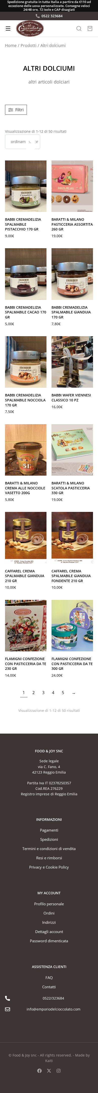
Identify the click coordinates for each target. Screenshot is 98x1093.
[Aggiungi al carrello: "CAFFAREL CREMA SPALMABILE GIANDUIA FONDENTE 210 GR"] (88, 559)
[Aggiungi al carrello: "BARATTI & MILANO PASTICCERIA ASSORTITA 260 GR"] (88, 207)
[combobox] (22, 141)
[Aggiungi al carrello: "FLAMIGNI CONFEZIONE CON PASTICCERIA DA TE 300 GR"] (88, 646)
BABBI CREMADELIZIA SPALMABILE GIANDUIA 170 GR (71, 312)
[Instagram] (58, 1071)
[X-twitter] (49, 1071)
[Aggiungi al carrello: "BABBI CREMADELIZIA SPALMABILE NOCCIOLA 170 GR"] (41, 383)
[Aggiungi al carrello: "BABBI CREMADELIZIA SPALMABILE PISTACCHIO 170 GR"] (41, 207)
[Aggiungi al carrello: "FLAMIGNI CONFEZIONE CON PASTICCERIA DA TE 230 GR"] (41, 646)
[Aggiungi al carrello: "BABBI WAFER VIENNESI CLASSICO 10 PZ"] (88, 383)
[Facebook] (39, 1071)
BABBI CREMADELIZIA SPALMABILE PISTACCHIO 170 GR (23, 224)
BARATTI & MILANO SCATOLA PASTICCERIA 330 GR (71, 488)
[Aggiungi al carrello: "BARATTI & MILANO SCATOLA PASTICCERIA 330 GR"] (88, 471)
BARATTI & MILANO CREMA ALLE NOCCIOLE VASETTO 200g (25, 488)
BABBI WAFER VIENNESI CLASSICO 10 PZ (71, 397)
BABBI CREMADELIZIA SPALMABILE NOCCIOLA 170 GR (25, 400)
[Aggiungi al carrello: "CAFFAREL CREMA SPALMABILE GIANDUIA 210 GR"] (41, 559)
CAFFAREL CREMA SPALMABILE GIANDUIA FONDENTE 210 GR (71, 576)
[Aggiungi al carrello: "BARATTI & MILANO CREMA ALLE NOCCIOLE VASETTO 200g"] (41, 471)
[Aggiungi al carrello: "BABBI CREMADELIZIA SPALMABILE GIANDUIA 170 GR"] (88, 295)
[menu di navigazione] (8, 28)
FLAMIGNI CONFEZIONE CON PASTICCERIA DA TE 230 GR (25, 663)
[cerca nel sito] (79, 28)
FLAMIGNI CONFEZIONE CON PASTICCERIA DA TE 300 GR (72, 663)
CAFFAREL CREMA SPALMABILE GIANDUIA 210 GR (24, 576)
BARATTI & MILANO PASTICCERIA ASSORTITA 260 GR (72, 224)
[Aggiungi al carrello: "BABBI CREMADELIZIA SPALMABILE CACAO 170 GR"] (41, 295)
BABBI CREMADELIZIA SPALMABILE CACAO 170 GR (25, 312)
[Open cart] (90, 28)
